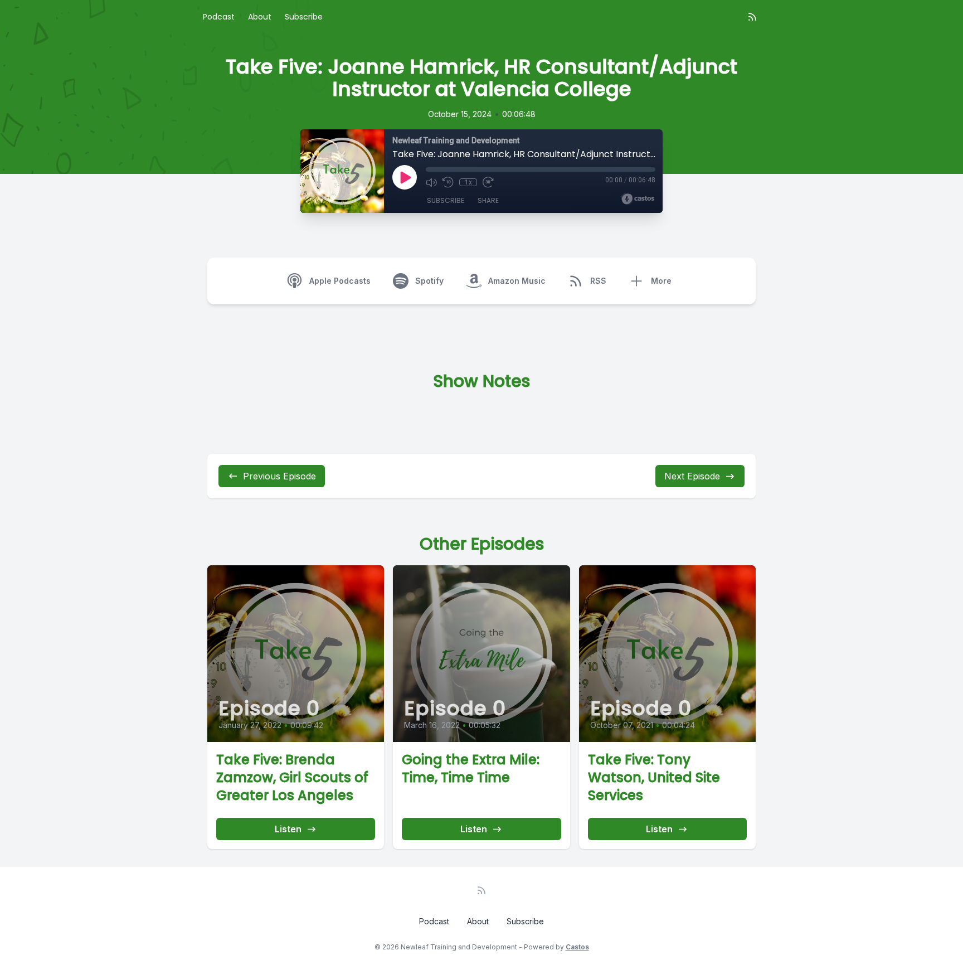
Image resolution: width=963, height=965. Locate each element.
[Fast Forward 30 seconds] (488, 182)
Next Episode (692, 476)
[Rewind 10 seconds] (448, 182)
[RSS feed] (752, 17)
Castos (577, 947)
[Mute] (431, 182)
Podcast (219, 16)
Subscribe (304, 16)
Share (488, 200)
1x (468, 182)
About (259, 16)
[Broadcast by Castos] (637, 199)
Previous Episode (279, 476)
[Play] (404, 177)
